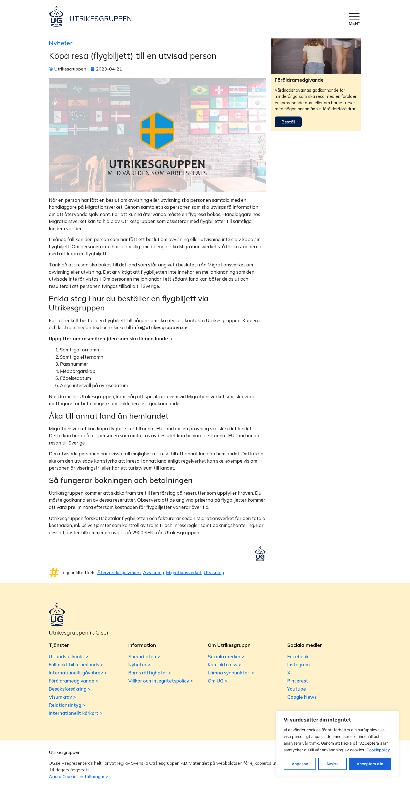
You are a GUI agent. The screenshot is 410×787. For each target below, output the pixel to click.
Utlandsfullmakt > (68, 656)
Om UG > (217, 681)
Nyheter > (139, 664)
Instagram (298, 664)
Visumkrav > (62, 697)
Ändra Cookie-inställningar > (78, 776)
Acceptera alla (370, 763)
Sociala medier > (226, 656)
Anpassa (300, 763)
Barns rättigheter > (149, 673)
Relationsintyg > (67, 705)
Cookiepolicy (378, 749)
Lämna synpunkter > (231, 673)
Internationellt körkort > (75, 713)
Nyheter (61, 43)
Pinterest (297, 681)
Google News (302, 697)
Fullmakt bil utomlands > (76, 664)
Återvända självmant (119, 572)
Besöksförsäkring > (69, 689)
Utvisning (214, 572)
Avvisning (153, 572)
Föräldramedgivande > (73, 681)
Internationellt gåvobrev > (78, 673)
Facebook (298, 656)
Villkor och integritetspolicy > (160, 681)
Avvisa (332, 763)
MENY (354, 23)
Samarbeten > (144, 656)
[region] (337, 743)
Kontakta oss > (224, 664)
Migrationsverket (184, 572)
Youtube (296, 689)
